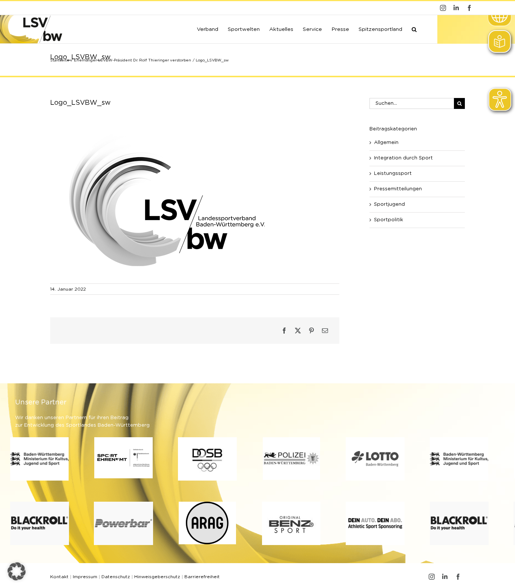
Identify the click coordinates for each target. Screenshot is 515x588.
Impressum (85, 576)
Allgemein (386, 142)
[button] (414, 28)
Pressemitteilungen (398, 189)
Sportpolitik (388, 219)
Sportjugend (389, 204)
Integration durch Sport (403, 158)
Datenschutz (115, 576)
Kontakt (59, 576)
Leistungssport (393, 173)
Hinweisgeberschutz (157, 576)
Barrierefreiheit (202, 576)
